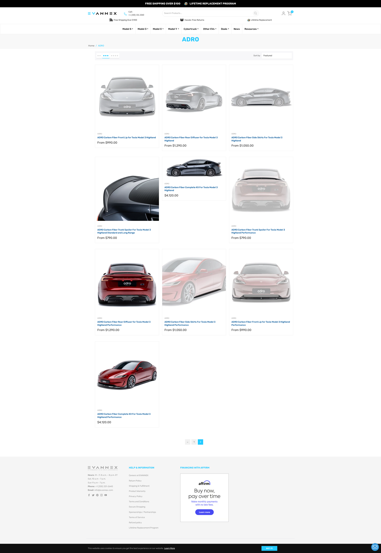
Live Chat (375, 547)
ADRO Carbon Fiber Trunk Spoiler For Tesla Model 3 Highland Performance (258, 231)
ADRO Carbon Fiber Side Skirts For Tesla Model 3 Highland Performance (189, 323)
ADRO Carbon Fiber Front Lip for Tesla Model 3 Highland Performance (260, 323)
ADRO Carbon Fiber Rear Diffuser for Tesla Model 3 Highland (191, 139)
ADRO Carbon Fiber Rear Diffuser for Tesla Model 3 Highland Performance (123, 323)
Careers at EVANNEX (138, 475)
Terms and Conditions (139, 501)
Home (91, 45)
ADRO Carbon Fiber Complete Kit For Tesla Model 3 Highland (191, 189)
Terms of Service (137, 517)
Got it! (269, 548)
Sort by (256, 55)
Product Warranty (137, 491)
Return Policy (135, 480)
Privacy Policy (135, 496)
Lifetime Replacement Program (143, 528)
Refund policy (135, 522)
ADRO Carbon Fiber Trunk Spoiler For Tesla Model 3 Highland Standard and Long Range (124, 231)
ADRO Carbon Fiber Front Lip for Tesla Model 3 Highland (126, 137)
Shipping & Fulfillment (139, 486)
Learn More (169, 548)
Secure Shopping (137, 507)
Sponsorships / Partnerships (142, 512)
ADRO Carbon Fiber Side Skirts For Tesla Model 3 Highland (256, 139)
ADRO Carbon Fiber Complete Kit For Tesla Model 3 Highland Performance (123, 415)
